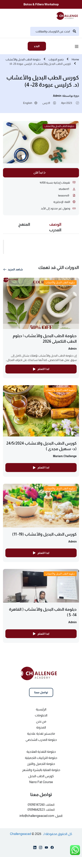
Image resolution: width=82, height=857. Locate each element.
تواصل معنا (41, 692)
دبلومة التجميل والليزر (41, 763)
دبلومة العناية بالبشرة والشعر (41, 770)
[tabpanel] (41, 249)
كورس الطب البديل (41, 776)
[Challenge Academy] (68, 15)
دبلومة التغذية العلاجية (41, 751)
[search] (74, 31)
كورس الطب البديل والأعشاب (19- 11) (44, 534)
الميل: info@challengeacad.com (41, 815)
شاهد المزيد (15, 269)
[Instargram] (40, 848)
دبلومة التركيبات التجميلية (41, 757)
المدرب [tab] (55, 230)
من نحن (41, 721)
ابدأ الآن (38, 172)
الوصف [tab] (55, 224)
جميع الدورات (56, 59)
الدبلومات (41, 715)
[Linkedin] (34, 848)
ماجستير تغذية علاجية (41, 733)
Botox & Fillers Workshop (41, 4)
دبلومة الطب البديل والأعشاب (23, 59)
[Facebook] (52, 848)
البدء (37, 46)
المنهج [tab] (24, 224)
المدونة (41, 727)
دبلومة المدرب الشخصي (41, 739)
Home (75, 59)
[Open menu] (77, 47)
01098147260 (36, 804)
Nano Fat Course (41, 782)
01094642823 (36, 809)
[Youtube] (46, 848)
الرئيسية (41, 709)
